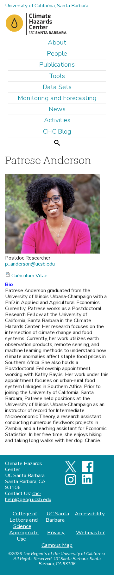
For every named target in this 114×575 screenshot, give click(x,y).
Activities (57, 120)
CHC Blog (57, 131)
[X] (70, 470)
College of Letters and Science (24, 520)
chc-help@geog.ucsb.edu (28, 496)
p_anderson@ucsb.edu (30, 264)
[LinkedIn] (87, 482)
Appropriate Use (24, 535)
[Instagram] (70, 483)
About (57, 42)
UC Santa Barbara (57, 517)
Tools (57, 76)
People (57, 53)
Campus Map (57, 545)
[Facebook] (87, 470)
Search (57, 142)
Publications (57, 64)
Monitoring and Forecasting (57, 98)
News (57, 109)
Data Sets (57, 87)
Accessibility (90, 513)
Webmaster (90, 532)
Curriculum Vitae (29, 275)
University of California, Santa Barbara (46, 5)
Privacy (56, 532)
